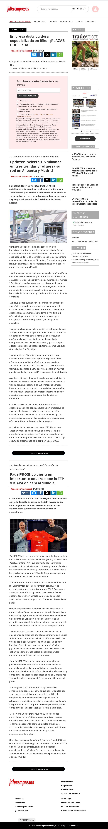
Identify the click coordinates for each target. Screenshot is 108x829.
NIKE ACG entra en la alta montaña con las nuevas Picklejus (84, 156)
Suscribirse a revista (70, 793)
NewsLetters (67, 789)
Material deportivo (20, 22)
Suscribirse (85, 139)
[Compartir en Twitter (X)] (47, 54)
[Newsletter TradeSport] (85, 110)
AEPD (46, 139)
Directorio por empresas (85, 241)
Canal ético (20, 803)
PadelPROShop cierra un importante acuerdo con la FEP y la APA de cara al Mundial (84, 172)
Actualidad (39, 22)
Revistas (90, 22)
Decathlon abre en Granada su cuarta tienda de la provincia (85, 187)
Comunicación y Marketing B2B (85, 259)
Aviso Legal (38, 114)
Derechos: (46, 131)
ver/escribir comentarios (38, 453)
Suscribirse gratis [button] (77, 9)
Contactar (19, 799)
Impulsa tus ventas (80, 256)
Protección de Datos (70, 803)
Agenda (79, 22)
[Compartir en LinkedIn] (53, 54)
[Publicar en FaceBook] (40, 54)
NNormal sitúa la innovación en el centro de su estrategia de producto (84, 201)
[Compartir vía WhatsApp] (60, 54)
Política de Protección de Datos (26, 141)
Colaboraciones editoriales (73, 810)
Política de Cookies (70, 806)
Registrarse (66, 785)
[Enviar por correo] (34, 54)
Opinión (53, 22)
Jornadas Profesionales (81, 253)
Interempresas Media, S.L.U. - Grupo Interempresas (57, 826)
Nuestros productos (24, 806)
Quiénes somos (21, 810)
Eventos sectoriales (80, 262)
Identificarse (67, 782)
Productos (65, 22)
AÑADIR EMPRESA (27, 820)
